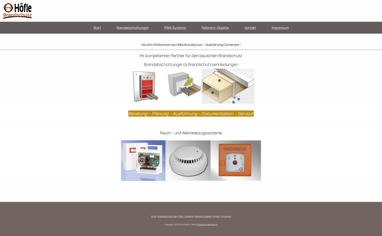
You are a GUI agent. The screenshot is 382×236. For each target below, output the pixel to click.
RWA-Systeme (175, 27)
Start (97, 27)
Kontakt (250, 27)
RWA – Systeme (186, 216)
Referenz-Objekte (215, 27)
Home (153, 216)
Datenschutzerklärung (207, 224)
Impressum (280, 27)
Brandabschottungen (133, 27)
